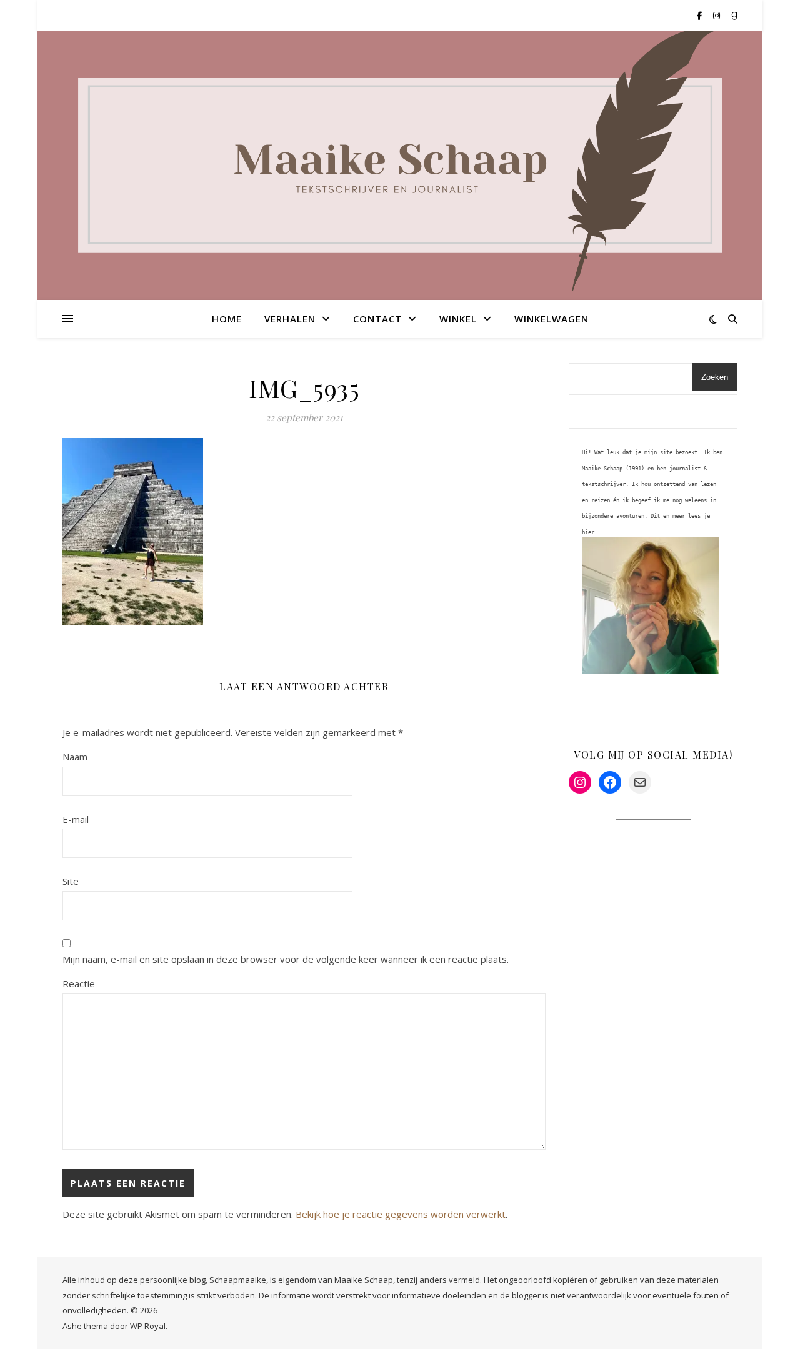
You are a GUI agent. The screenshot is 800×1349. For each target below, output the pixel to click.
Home (227, 318)
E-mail (75, 819)
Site (70, 881)
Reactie (78, 983)
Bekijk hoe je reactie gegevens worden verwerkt (401, 1214)
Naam (75, 756)
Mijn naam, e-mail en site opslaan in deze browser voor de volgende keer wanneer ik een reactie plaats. (285, 959)
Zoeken (714, 377)
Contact (377, 318)
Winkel (458, 318)
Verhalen (290, 318)
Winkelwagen (551, 318)
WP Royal (148, 1326)
